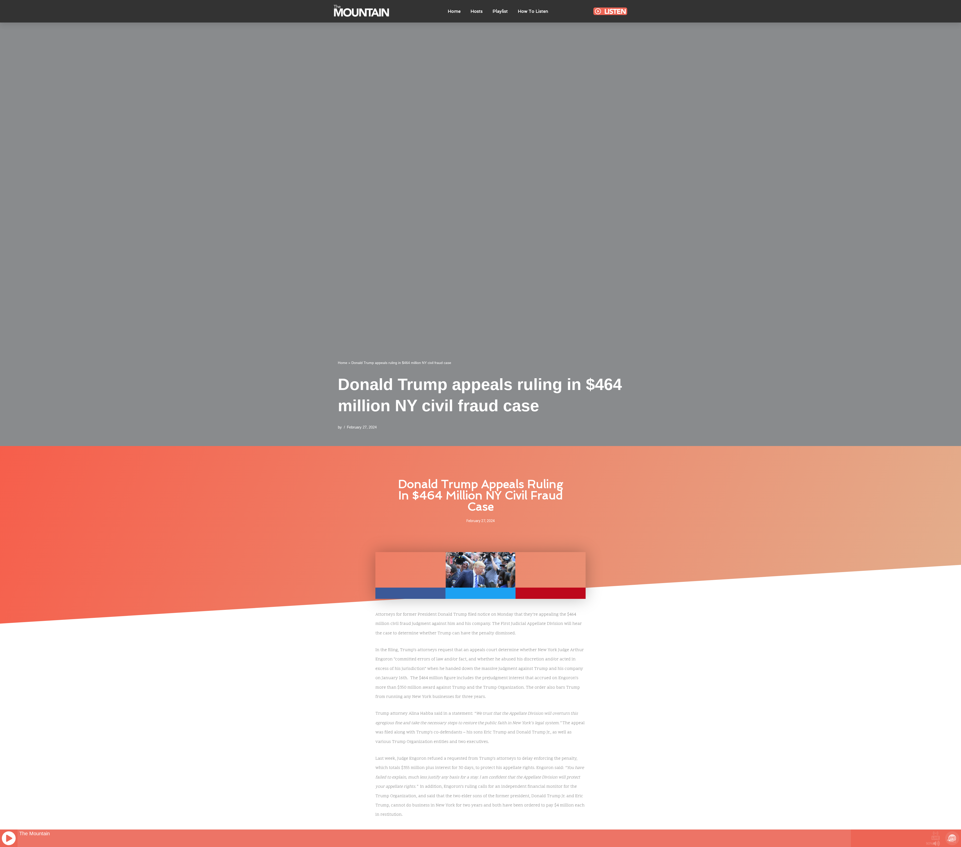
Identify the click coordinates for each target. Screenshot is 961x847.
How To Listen (533, 11)
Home (454, 11)
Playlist (500, 11)
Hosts (476, 11)
